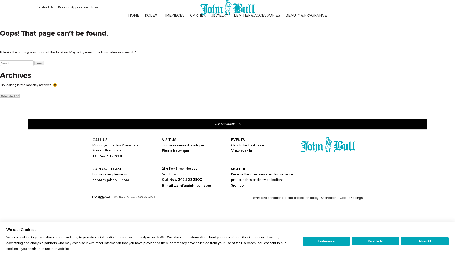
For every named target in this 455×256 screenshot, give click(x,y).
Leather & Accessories (257, 15)
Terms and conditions (267, 198)
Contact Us (45, 7)
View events (241, 150)
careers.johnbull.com (110, 180)
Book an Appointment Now (78, 7)
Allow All (425, 241)
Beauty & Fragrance (306, 15)
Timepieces (174, 15)
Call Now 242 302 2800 (182, 179)
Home (133, 15)
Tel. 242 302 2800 (107, 156)
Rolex (151, 15)
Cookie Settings (351, 198)
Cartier (198, 15)
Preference (326, 241)
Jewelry (219, 15)
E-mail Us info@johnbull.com (186, 185)
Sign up (237, 185)
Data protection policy (301, 198)
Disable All (375, 241)
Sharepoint (329, 198)
